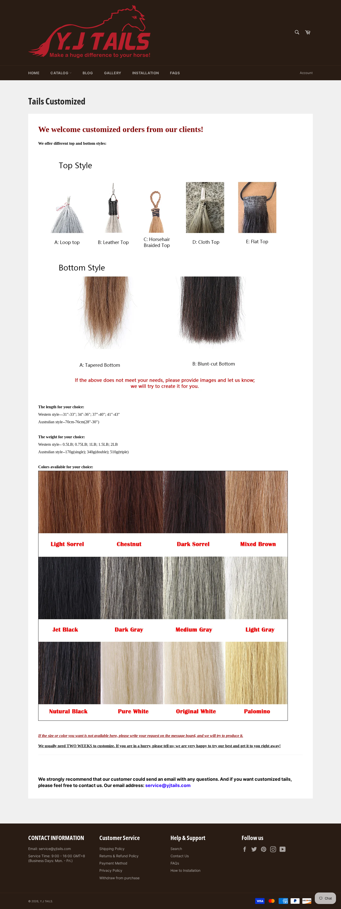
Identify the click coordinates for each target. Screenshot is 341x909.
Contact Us (179, 856)
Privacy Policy (110, 870)
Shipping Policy (112, 848)
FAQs (175, 73)
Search (176, 848)
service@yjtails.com (167, 785)
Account (306, 73)
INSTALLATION (145, 73)
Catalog (59, 73)
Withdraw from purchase (119, 878)
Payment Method (113, 863)
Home (33, 73)
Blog (88, 73)
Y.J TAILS (46, 901)
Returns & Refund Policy (119, 856)
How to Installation (185, 870)
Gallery (112, 73)
